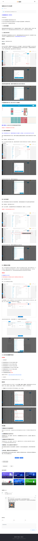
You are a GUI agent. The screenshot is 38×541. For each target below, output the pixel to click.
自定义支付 (5, 466)
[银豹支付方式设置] (19, 58)
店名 (3, 520)
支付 (11, 466)
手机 (25, 520)
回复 (35, 495)
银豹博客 (18, 538)
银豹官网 (15, 536)
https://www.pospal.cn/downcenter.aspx (15, 374)
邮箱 (14, 520)
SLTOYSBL (6, 492)
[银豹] (19, 1)
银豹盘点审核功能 (6, 461)
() (17, 457)
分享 (22, 457)
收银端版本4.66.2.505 (6, 275)
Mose (2, 8)
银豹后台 (3, 41)
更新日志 (22, 536)
